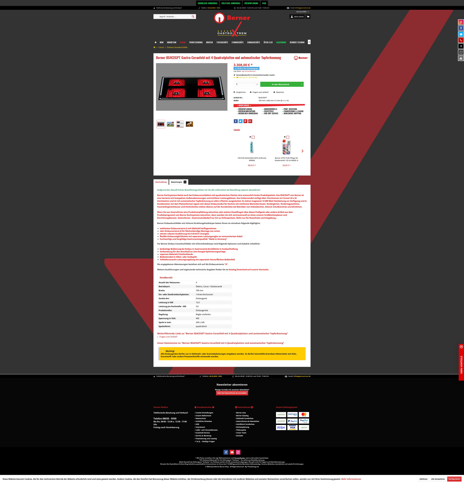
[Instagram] (238, 452)
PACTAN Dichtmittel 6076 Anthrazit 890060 (252, 159)
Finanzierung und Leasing (206, 438)
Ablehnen (424, 479)
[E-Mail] (250, 121)
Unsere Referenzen (203, 415)
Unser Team (241, 433)
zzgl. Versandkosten (249, 71)
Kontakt (239, 435)
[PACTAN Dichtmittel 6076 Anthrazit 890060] (252, 147)
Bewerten (280, 92)
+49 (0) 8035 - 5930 (213, 8)
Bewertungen (178, 182)
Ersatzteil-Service (203, 433)
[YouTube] (232, 452)
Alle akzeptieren (438, 479)
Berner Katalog (242, 415)
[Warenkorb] (308, 16)
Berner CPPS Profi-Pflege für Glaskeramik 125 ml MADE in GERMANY (286, 159)
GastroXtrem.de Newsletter (247, 421)
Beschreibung (161, 182)
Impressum (200, 427)
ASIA (264, 3)
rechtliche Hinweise (204, 421)
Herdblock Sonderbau (207, 3)
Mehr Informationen (351, 479)
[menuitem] (303, 11)
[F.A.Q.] (461, 46)
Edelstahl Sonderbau (230, 3)
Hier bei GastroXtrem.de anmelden (232, 393)
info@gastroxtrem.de (303, 8)
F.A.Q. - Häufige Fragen (205, 441)
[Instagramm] (461, 22)
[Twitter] (241, 121)
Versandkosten (239, 458)
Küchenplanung (251, 3)
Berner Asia (241, 413)
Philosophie (241, 430)
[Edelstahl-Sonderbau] (461, 58)
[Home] (155, 42)
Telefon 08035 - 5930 (164, 418)
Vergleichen (241, 92)
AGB (197, 424)
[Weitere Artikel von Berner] (301, 58)
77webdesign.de (253, 467)
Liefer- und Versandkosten (207, 430)
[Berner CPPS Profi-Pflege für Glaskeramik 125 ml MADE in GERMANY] (286, 147)
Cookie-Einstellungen (204, 413)
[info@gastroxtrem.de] (461, 34)
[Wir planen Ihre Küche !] (461, 52)
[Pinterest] (245, 121)
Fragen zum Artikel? (260, 92)
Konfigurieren (454, 479)
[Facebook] (236, 121)
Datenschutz (201, 418)
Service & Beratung (203, 435)
